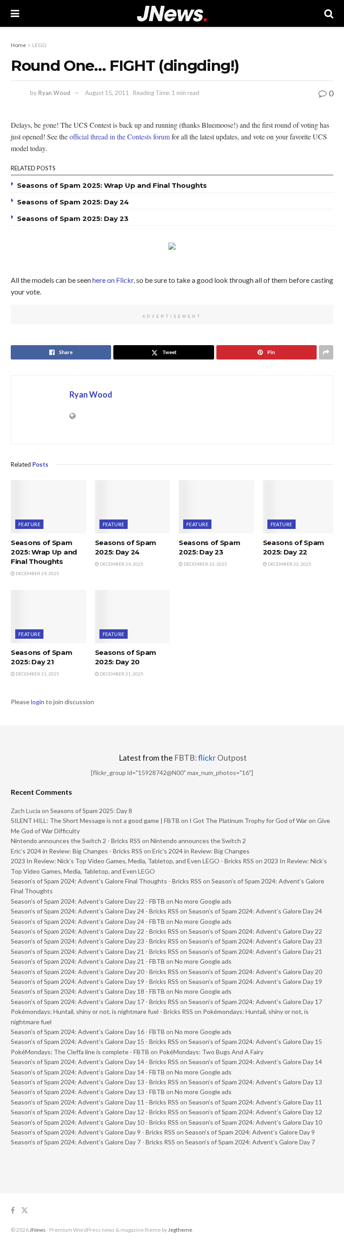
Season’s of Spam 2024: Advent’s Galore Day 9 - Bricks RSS (93, 1132)
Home (18, 45)
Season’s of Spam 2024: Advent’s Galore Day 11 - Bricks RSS (95, 1102)
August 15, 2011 (107, 92)
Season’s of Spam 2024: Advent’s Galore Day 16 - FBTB (88, 1031)
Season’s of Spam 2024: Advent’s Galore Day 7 (250, 1142)
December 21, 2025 (37, 673)
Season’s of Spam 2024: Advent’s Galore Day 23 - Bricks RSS (95, 941)
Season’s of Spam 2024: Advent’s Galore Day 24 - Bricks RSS (95, 911)
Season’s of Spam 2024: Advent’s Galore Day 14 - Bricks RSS (95, 1061)
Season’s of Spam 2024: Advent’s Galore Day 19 (255, 981)
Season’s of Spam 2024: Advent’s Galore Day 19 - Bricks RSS (95, 981)
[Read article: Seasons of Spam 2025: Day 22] (300, 507)
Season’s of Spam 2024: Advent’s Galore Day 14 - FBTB (88, 1072)
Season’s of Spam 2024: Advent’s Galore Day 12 (255, 1112)
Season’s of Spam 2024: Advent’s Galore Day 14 (255, 1061)
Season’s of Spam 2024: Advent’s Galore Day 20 (255, 971)
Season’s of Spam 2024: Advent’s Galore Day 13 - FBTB (88, 1091)
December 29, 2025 (37, 573)
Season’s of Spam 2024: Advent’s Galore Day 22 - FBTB (88, 901)
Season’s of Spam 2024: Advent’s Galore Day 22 (255, 931)
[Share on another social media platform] (326, 352)
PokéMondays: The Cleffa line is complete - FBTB (80, 1052)
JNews (38, 1229)
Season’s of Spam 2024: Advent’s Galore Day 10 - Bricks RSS (95, 1122)
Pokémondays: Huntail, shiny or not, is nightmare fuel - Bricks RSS (102, 1011)
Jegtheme (180, 1229)
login (37, 702)
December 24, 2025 (121, 564)
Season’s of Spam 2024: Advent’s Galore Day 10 (255, 1122)
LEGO (39, 45)
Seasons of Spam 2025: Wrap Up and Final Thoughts (112, 185)
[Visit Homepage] (171, 14)
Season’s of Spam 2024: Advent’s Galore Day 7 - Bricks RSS (93, 1142)
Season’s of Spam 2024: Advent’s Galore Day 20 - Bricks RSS (95, 971)
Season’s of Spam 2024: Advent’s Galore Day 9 (250, 1132)
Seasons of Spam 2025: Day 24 (73, 202)
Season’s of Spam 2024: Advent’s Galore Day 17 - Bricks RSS (95, 1001)
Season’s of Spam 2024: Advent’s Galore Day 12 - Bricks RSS (95, 1112)
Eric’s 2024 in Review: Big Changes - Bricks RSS (76, 851)
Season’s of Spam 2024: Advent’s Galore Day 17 (255, 1001)
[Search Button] (328, 13)
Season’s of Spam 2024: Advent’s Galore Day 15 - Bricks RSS (95, 1041)
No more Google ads (203, 901)
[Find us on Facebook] (13, 1210)
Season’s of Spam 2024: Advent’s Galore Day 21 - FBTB (88, 961)
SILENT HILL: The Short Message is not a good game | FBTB (95, 820)
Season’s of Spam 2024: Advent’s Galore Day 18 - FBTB (88, 991)
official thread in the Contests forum (119, 136)
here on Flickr (112, 280)
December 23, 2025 (205, 564)
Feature (29, 524)
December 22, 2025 (289, 564)
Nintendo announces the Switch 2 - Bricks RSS (76, 840)
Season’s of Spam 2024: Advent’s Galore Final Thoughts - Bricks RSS (106, 881)
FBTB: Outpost (210, 757)
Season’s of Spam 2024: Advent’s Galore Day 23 (255, 941)
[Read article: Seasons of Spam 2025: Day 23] (216, 507)
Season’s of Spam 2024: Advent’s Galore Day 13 (255, 1082)
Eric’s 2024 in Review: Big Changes (200, 851)
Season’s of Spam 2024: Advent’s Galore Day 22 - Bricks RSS (95, 931)
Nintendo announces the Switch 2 (198, 840)
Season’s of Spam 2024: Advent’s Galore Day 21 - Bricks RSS (95, 951)
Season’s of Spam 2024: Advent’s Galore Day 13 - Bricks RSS (95, 1082)
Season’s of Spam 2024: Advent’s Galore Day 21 (255, 951)
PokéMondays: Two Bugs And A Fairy (211, 1052)
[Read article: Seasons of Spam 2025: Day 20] (132, 617)
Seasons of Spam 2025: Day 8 (91, 810)
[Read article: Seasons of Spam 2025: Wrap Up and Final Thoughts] (48, 507)
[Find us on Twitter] (24, 1210)
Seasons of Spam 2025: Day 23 (73, 218)
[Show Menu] (15, 13)
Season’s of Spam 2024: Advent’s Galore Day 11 (255, 1102)
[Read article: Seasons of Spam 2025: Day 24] (132, 507)
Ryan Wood (54, 92)
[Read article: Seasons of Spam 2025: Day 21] (48, 617)
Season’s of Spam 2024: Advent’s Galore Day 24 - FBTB (88, 921)
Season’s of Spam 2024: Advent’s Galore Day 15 (255, 1041)
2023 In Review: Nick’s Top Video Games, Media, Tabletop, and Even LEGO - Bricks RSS (132, 861)
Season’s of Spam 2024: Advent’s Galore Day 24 (255, 911)
